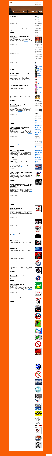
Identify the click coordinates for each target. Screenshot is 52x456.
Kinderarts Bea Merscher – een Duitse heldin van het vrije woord (38, 122)
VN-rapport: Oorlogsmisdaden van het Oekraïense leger (20, 139)
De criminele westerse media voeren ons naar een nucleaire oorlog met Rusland (19, 265)
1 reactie (16, 71)
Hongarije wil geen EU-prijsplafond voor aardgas (19, 36)
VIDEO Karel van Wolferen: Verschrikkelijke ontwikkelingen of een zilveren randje (18, 47)
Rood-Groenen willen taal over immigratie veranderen (20, 295)
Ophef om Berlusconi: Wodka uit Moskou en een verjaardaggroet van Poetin (19, 105)
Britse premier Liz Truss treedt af (16, 94)
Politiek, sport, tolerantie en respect (17, 284)
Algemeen (14, 23)
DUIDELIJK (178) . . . (13, 219)
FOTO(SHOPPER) (13, 64)
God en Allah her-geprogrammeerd (17, 150)
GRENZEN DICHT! (13, 248)
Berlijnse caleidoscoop (37, 129)
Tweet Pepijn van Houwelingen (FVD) (17, 117)
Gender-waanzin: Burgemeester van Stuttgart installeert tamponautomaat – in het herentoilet (21, 198)
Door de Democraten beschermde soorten (18, 256)
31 (35, 146)
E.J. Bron (11, 2)
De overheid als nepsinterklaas (16, 208)
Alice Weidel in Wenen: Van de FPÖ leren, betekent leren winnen (38, 154)
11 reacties (16, 82)
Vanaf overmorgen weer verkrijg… (39, 66)
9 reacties (16, 91)
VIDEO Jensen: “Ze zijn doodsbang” (17, 275)
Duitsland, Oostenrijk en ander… (39, 77)
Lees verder (20, 30)
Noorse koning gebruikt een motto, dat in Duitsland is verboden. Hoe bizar (38, 125)
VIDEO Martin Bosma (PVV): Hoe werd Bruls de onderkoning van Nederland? (19, 86)
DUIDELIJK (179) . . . (13, 18)
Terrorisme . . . (37, 162)
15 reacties (16, 23)
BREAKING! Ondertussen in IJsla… (39, 75)
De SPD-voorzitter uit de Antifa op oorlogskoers (19, 161)
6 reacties (16, 44)
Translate (40, 17)
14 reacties (16, 195)
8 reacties (16, 217)
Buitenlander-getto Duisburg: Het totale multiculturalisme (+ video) (38, 128)
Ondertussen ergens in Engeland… (39, 92)
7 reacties (16, 225)
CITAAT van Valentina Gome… (39, 91)
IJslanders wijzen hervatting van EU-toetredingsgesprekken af (38, 156)
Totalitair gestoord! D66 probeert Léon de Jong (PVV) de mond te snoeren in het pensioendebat (20, 128)
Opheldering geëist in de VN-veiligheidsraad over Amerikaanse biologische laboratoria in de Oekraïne (20, 228)
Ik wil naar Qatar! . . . (14, 240)
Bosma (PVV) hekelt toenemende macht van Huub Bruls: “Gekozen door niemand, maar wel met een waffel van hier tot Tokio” (21, 185)
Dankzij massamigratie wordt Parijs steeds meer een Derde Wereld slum (38, 151)
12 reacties (16, 159)
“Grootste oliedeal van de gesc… (39, 68)
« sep (35, 147)
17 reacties (16, 136)
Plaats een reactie (17, 53)
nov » (41, 147)
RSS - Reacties (36, 63)
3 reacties (16, 62)
